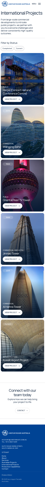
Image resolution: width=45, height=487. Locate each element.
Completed (7, 48)
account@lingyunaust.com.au (14, 440)
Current (19, 48)
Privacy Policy (7, 475)
